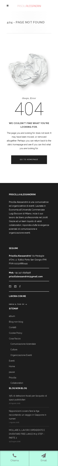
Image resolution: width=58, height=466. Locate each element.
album (12, 316)
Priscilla (12, 377)
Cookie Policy (15, 333)
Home (12, 366)
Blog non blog (16, 322)
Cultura (13, 349)
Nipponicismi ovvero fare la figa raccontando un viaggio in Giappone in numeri (27, 415)
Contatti (12, 327)
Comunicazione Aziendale (23, 344)
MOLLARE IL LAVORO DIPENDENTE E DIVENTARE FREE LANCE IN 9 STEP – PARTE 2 (27, 434)
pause (12, 372)
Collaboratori (16, 383)
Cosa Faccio (15, 338)
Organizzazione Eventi (21, 355)
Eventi (12, 361)
